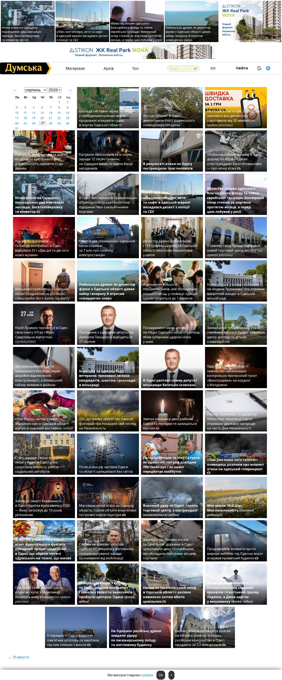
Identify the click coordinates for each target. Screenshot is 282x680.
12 (33, 113)
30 (67, 123)
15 (59, 113)
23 (67, 118)
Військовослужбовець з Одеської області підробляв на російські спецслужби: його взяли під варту (42, 294)
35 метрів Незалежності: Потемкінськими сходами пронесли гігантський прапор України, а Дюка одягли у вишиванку (233, 592)
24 (16, 123)
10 (16, 113)
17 (16, 118)
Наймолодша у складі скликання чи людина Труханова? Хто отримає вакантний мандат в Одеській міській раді (235, 291)
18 (25, 118)
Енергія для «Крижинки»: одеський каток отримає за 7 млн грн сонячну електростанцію (107, 248)
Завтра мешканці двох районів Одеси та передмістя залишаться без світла (170, 423)
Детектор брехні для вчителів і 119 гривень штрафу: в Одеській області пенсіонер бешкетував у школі (170, 248)
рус (213, 68)
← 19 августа (18, 657)
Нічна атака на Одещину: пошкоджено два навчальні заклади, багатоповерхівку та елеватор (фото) (21, 34)
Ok (161, 675)
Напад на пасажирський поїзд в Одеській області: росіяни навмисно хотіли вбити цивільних (169, 594)
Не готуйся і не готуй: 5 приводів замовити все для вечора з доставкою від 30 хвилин (233, 118)
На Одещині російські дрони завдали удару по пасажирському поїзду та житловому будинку (136, 638)
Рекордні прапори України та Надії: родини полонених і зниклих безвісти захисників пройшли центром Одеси (107, 592)
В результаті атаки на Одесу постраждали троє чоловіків (168, 166)
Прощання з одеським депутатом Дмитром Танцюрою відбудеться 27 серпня (106, 337)
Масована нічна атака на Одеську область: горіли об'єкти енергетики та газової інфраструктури (107, 510)
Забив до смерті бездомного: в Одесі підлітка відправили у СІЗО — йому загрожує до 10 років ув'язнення (42, 508)
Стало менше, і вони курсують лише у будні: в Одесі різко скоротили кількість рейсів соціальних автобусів (39, 464)
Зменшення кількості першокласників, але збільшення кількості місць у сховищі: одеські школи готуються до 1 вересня (170, 291)
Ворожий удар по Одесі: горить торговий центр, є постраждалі (170, 510)
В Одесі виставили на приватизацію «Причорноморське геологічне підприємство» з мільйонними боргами (108, 205)
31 (16, 128)
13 (42, 113)
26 (33, 123)
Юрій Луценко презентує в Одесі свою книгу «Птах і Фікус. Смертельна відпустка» (41, 334)
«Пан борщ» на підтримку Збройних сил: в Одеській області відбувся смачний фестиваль (44, 423)
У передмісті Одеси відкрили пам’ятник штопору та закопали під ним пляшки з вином (73, 640)
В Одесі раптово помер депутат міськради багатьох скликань (170, 382)
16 (67, 113)
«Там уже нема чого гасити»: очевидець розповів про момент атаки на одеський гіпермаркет (235, 464)
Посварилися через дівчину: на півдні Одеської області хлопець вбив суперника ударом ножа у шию (171, 334)
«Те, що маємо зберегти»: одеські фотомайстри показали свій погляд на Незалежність (107, 423)
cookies (147, 675)
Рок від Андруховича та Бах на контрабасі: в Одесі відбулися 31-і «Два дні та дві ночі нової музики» (42, 248)
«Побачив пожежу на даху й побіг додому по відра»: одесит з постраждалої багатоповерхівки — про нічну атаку (234, 161)
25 (25, 123)
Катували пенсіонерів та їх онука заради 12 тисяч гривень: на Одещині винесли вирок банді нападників (106, 161)
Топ (135, 68)
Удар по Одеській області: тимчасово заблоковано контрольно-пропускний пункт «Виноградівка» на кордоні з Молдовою (232, 375)
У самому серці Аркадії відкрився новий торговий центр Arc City (234, 250)
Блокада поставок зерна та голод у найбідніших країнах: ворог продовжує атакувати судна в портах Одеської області (106, 118)
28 (50, 123)
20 (42, 118)
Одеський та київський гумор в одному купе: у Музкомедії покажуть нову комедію (43, 594)
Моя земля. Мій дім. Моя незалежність (230, 510)
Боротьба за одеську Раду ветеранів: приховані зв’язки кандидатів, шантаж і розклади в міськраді (107, 378)
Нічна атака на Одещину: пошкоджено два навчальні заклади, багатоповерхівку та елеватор (39, 205)
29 (59, 123)
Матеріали (75, 68)
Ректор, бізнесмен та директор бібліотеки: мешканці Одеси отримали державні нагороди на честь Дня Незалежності (232, 421)
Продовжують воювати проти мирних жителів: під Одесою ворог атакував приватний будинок (235, 553)
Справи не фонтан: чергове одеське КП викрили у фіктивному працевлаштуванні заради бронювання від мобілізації (106, 551)
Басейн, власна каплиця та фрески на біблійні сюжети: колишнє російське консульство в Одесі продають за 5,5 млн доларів (203, 638)
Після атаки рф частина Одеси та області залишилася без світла (106, 469)
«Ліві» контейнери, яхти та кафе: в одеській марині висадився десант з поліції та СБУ (82, 36)
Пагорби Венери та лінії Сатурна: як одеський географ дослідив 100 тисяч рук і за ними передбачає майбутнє (172, 464)
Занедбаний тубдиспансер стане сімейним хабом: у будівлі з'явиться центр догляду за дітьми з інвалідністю (236, 334)
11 (25, 113)
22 (59, 118)
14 (50, 113)
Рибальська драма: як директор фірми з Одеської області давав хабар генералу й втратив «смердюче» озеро (188, 34)
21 (50, 118)
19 (33, 118)
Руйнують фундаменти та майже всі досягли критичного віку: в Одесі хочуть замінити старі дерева (41, 161)
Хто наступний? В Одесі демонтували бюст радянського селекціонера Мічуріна (169, 120)
